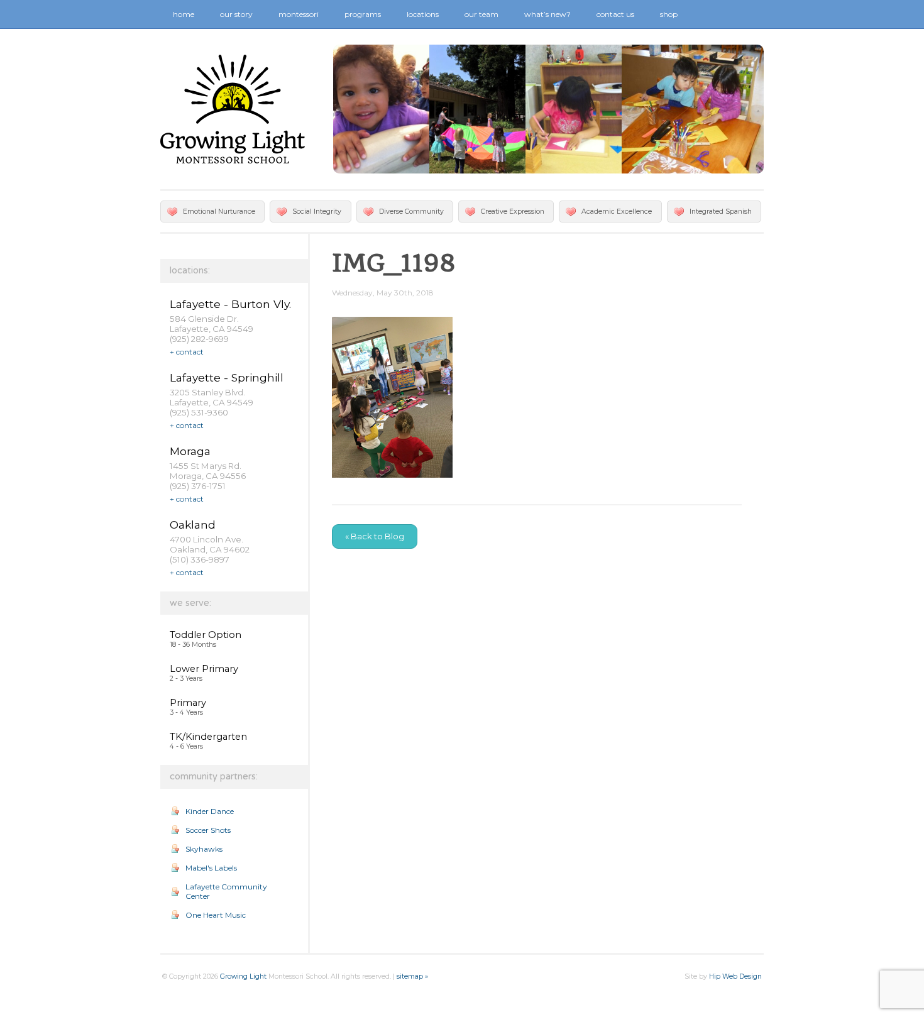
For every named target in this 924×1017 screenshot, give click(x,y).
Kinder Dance (209, 811)
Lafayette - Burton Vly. (230, 304)
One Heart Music (215, 915)
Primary (188, 702)
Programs (362, 14)
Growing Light (243, 976)
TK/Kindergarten (208, 736)
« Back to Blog (374, 536)
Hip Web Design (735, 976)
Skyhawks (204, 849)
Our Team (481, 14)
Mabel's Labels (211, 867)
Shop (669, 14)
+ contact (187, 351)
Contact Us (615, 14)
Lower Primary (204, 668)
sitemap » (412, 976)
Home (183, 14)
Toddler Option (205, 634)
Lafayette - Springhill (226, 377)
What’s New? (547, 14)
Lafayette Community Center (226, 891)
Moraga (190, 451)
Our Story (236, 14)
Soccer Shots (208, 830)
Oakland (193, 524)
